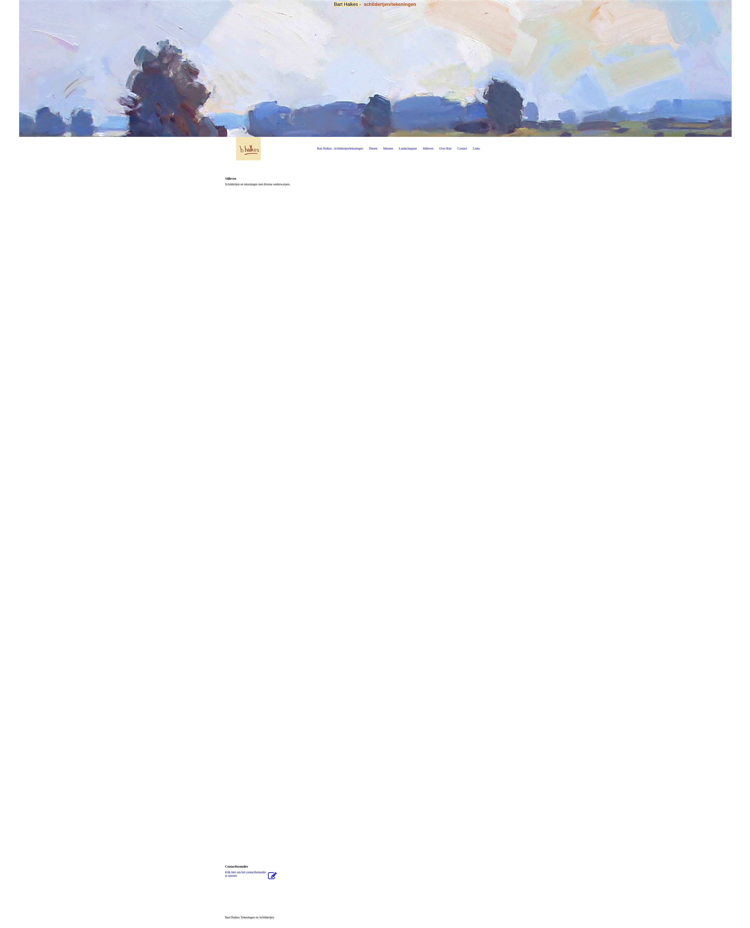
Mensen (388, 148)
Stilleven (428, 148)
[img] (375, 68)
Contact (462, 148)
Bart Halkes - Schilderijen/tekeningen (340, 148)
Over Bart (445, 148)
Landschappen (408, 148)
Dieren (373, 148)
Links (476, 148)
